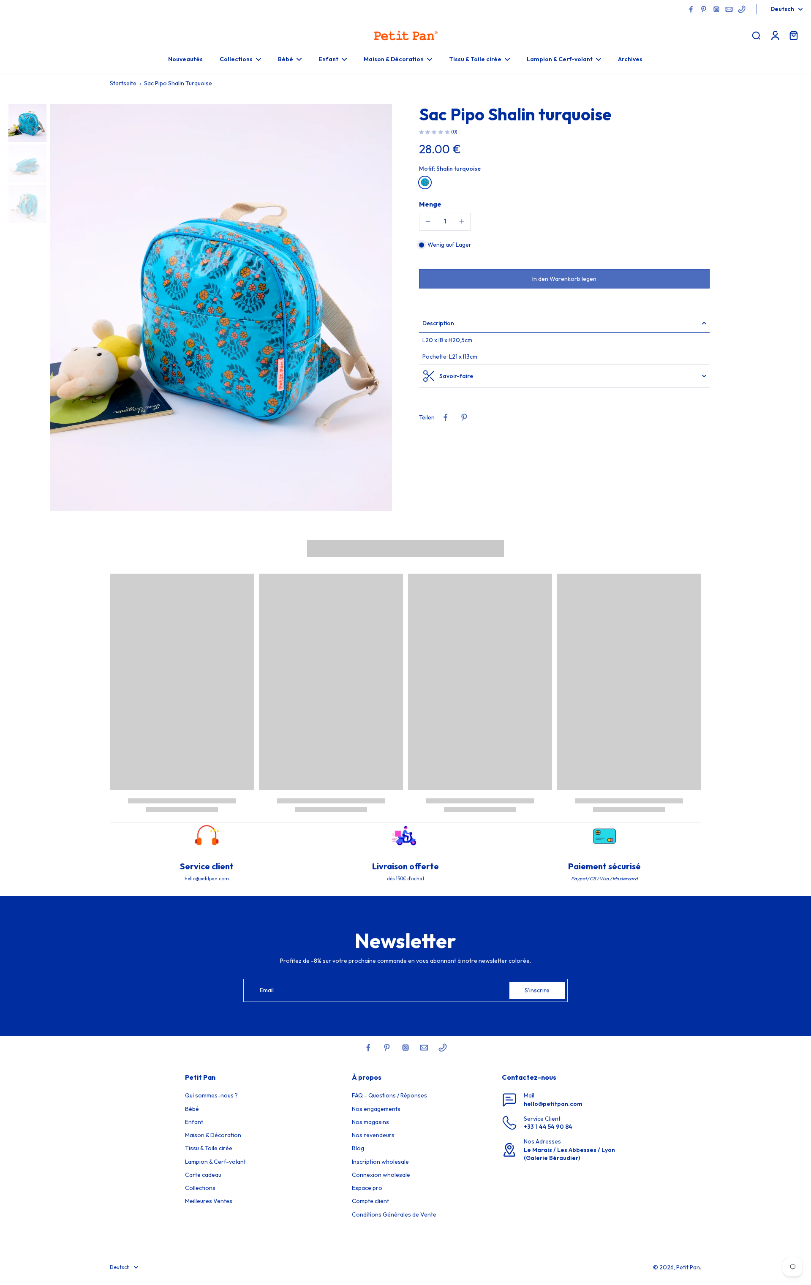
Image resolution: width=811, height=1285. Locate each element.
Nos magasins (370, 1122)
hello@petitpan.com (553, 1104)
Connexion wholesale (381, 1175)
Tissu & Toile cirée (208, 1148)
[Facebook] (691, 9)
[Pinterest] (703, 9)
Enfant (194, 1122)
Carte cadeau (203, 1175)
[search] (756, 35)
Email (267, 990)
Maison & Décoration (213, 1135)
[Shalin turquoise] (425, 182)
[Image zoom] (221, 308)
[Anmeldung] (774, 35)
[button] (564, 279)
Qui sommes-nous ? (211, 1095)
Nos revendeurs (373, 1135)
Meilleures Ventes (208, 1201)
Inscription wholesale (380, 1161)
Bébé (192, 1109)
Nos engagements (376, 1109)
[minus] (427, 221)
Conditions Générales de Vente (394, 1214)
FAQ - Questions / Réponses (389, 1095)
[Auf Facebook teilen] (445, 417)
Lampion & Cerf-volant (215, 1161)
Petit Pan (688, 1267)
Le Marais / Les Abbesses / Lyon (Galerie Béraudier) (569, 1154)
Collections (200, 1188)
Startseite (123, 83)
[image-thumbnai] (27, 123)
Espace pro (367, 1188)
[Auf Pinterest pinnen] (464, 417)
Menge (430, 203)
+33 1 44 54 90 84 (548, 1126)
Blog (358, 1148)
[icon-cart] (793, 35)
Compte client (370, 1201)
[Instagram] (716, 9)
